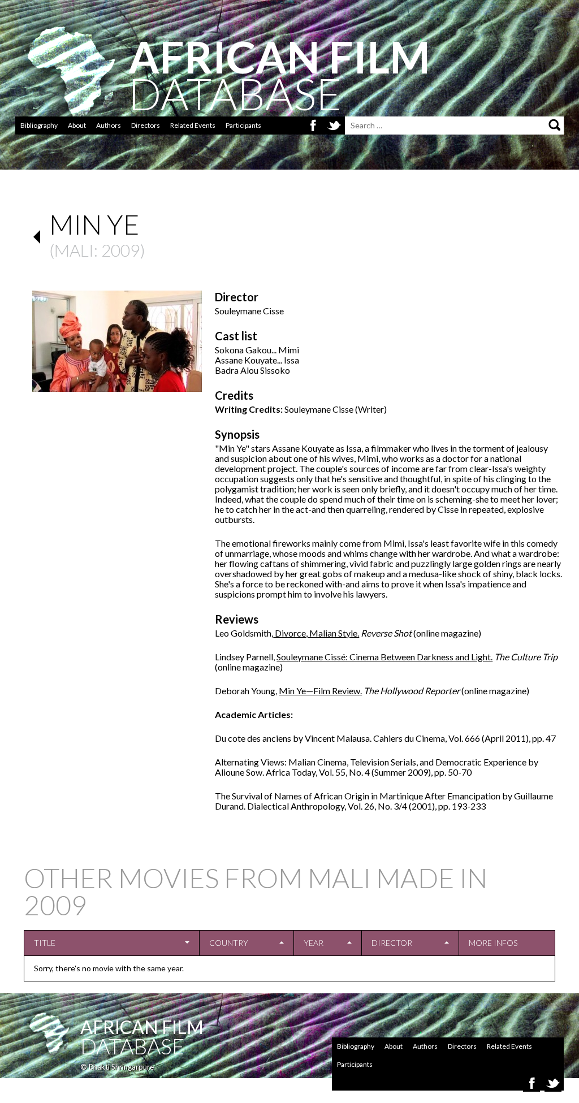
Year (313, 943)
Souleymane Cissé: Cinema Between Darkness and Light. (384, 656)
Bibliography (39, 125)
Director (391, 943)
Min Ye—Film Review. (320, 690)
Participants (243, 125)
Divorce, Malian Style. (316, 633)
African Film (142, 1027)
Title (44, 943)
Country (228, 943)
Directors (145, 125)
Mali (74, 250)
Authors (108, 125)
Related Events (192, 125)
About (77, 125)
